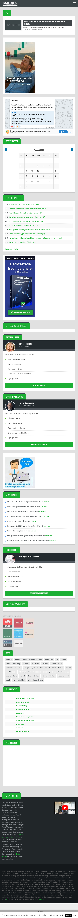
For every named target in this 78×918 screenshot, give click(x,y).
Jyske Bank (34, 668)
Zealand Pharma (38, 680)
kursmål (47, 668)
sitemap (41, 899)
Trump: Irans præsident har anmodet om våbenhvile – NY (27, 217)
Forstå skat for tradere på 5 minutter (19, 521)
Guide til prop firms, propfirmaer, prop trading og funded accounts (28, 540)
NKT (29, 672)
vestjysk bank (21, 680)
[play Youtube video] (65, 808)
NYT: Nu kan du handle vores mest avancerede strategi (24, 516)
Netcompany (22, 672)
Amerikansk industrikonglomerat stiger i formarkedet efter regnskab (44, 22)
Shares (30, 676)
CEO (57, 659)
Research (22, 676)
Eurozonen (45, 664)
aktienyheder (33, 659)
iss (20, 668)
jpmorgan (26, 668)
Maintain (60, 668)
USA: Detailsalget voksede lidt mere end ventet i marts (26, 221)
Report (15, 676)
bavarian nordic (49, 659)
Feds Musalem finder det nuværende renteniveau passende (27, 209)
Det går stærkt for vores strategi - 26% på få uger (23, 512)
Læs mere (46, 502)
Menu (74, 4)
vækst (29, 680)
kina (41, 668)
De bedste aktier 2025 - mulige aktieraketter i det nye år (25, 526)
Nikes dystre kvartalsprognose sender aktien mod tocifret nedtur (29, 230)
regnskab (8, 676)
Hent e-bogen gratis (39, 445)
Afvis (74, 915)
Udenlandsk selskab (63, 676)
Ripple (8, 899)
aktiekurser (18, 659)
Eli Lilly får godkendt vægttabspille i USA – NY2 (24, 205)
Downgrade (26, 664)
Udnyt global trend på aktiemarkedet (18, 531)
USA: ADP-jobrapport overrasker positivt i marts (24, 225)
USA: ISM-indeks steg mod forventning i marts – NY (25, 213)
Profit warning (65, 672)
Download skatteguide (39, 593)
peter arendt (55, 672)
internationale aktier (11, 668)
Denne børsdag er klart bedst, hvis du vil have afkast (23, 507)
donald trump (16, 664)
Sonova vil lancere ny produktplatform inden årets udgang (27, 234)
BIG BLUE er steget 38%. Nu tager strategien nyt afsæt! (25, 502)
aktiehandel (9, 659)
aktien (25, 659)
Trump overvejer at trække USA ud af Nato (22, 242)
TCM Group (52, 676)
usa (14, 680)
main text (68, 668)
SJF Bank (36, 676)
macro (54, 668)
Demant (8, 664)
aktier (40, 659)
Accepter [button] (68, 915)
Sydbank (44, 676)
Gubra (60, 664)
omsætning (46, 672)
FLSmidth (53, 664)
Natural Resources (11, 672)
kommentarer (37, 29)
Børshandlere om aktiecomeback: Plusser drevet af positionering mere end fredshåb (35, 238)
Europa (37, 664)
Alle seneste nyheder (11, 249)
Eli (32, 664)
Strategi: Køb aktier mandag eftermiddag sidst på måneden (26, 536)
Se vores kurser (39, 385)
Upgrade (8, 680)
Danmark (63, 659)
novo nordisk (37, 672)
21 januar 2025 (27, 29)
